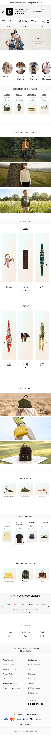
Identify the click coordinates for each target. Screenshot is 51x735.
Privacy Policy (8, 674)
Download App (37, 12)
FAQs (5, 679)
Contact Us (32, 660)
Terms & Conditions (10, 669)
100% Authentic (34, 688)
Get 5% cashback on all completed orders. (25, 3)
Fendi (44, 95)
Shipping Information (11, 688)
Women (25, 26)
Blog (30, 669)
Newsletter (32, 679)
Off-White (44, 522)
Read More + (25, 724)
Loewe (31, 522)
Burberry (7, 95)
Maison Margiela (19, 523)
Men (8, 26)
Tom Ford (7, 522)
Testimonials (33, 693)
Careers (31, 683)
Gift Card (31, 674)
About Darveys (8, 660)
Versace (19, 95)
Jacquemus (31, 95)
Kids (42, 26)
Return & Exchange (10, 683)
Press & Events (8, 665)
